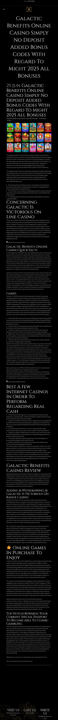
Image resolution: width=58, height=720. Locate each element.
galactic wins (34, 368)
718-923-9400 (30, 713)
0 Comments (43, 118)
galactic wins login (32, 657)
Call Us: (29, 1)
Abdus (36, 118)
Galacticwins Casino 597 (25, 118)
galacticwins (43, 657)
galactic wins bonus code (18, 657)
